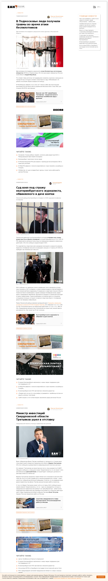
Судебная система (27, 328)
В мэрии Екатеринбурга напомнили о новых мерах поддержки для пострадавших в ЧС (38, 383)
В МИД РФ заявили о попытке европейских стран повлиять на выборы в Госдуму (40, 166)
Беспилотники (31, 106)
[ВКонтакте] (54, 110)
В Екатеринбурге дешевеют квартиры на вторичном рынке (88, 42)
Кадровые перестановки (28, 512)
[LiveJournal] (62, 110)
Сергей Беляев (57, 182)
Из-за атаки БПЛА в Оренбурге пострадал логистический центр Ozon (40, 568)
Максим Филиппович (57, 16)
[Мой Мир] (60, 110)
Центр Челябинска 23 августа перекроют (31, 559)
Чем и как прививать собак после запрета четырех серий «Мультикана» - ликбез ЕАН (89, 20)
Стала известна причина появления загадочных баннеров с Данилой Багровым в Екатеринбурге (89, 37)
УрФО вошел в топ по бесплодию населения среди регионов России (39, 397)
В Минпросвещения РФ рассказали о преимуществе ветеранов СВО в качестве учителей (40, 162)
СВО (26, 106)
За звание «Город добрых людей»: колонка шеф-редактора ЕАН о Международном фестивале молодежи (38, 155)
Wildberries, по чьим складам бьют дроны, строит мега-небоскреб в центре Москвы (39, 171)
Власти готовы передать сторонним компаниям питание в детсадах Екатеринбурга (88, 32)
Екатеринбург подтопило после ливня (30, 159)
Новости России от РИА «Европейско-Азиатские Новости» (13, 7)
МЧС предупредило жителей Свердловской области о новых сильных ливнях (39, 571)
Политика (19, 512)
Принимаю (101, 576)
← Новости (19, 179)
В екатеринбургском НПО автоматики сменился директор (36, 390)
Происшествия (20, 106)
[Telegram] (58, 110)
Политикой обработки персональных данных (67, 578)
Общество (19, 328)
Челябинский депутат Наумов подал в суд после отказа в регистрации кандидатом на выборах (87, 26)
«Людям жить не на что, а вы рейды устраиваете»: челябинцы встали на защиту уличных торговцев (40, 394)
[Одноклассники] (56, 110)
